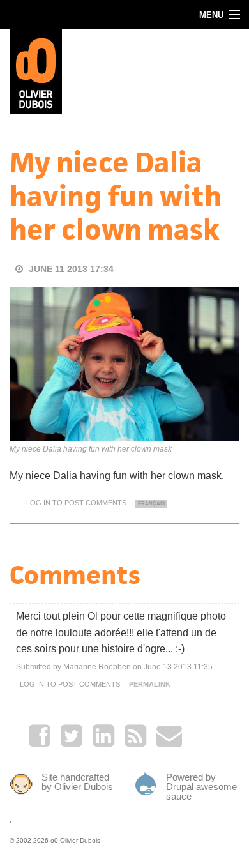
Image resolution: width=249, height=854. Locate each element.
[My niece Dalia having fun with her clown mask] (124, 363)
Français (151, 504)
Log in (38, 503)
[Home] (36, 70)
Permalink (149, 684)
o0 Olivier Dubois (75, 840)
